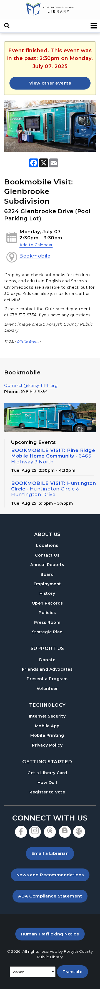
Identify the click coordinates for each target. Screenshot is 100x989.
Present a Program (47, 678)
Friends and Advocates (47, 669)
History (47, 593)
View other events (50, 83)
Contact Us (47, 555)
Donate (47, 659)
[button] (94, 26)
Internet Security (47, 716)
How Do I (47, 782)
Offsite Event (28, 341)
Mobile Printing (47, 735)
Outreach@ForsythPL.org (31, 385)
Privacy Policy (47, 745)
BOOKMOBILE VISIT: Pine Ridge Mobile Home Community (53, 455)
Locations (47, 545)
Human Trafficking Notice (53, 934)
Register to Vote (47, 792)
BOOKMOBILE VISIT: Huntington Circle (53, 488)
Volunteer (47, 688)
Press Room (47, 622)
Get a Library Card (47, 772)
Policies (47, 612)
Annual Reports (47, 564)
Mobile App (47, 725)
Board (47, 574)
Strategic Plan (47, 631)
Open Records (47, 603)
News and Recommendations (52, 874)
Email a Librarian (50, 853)
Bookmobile (34, 256)
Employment (47, 583)
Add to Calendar (36, 244)
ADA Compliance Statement (53, 896)
